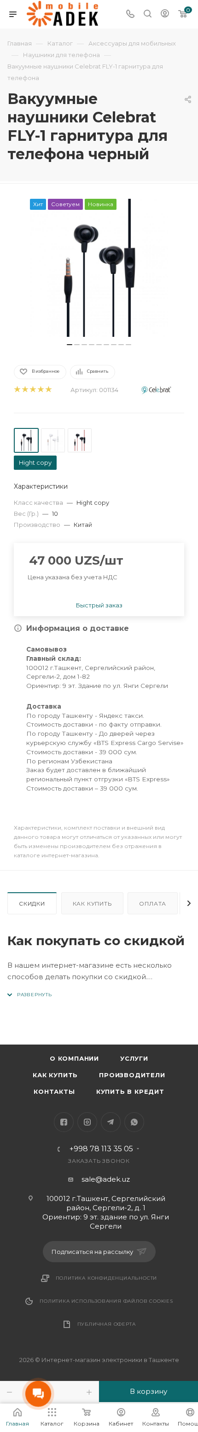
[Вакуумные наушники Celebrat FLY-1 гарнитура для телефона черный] (99, 268)
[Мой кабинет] (165, 14)
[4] (40, 390)
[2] (25, 390)
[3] (32, 390)
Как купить (92, 903)
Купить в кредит (130, 1091)
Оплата (152, 903)
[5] (48, 390)
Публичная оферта (106, 1324)
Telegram (111, 1122)
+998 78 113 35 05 (101, 1149)
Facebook (64, 1122)
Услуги (134, 1058)
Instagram (87, 1122)
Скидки (32, 903)
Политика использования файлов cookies (106, 1301)
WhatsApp (134, 1122)
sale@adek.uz (106, 1179)
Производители (132, 1075)
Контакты (54, 1091)
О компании (74, 1058)
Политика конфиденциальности (106, 1278)
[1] (17, 390)
